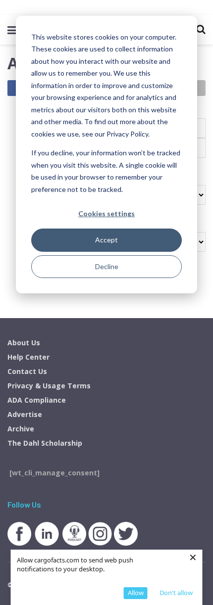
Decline (106, 266)
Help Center (28, 357)
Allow (136, 592)
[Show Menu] (12, 30)
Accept (106, 239)
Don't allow (176, 592)
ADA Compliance (36, 400)
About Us (23, 342)
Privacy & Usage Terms (49, 385)
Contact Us (27, 371)
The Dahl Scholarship (44, 443)
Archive (20, 428)
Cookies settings (106, 213)
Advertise (24, 414)
